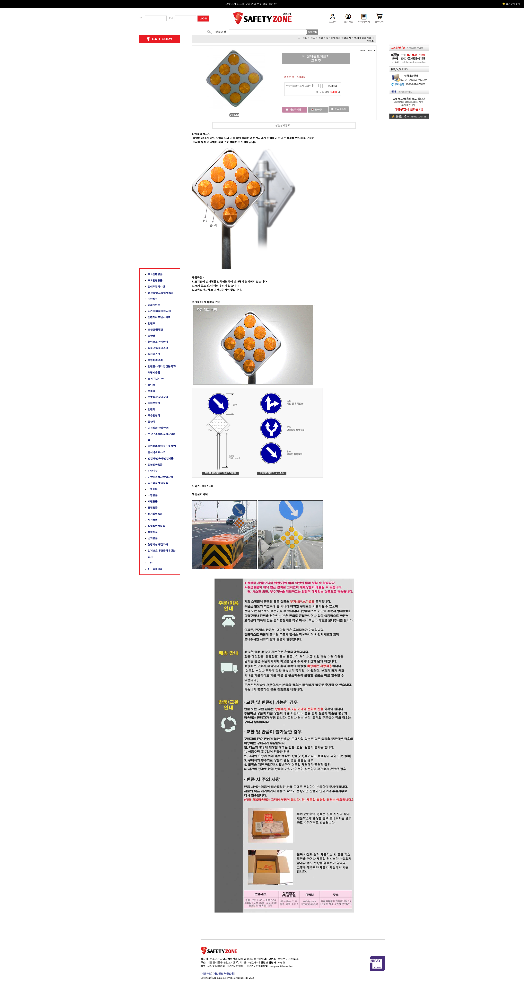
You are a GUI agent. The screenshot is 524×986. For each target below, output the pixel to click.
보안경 (151, 335)
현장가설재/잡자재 (158, 544)
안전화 (151, 409)
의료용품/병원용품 (158, 483)
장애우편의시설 (156, 286)
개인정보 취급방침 (223, 973)
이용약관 (206, 973)
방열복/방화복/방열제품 (161, 458)
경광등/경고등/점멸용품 (161, 292)
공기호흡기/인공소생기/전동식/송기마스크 (162, 449)
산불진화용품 (155, 464)
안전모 (151, 323)
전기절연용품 (155, 513)
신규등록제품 (155, 568)
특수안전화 (154, 415)
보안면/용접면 (155, 329)
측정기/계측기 (155, 360)
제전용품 (153, 519)
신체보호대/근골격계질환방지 (161, 553)
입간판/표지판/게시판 (159, 311)
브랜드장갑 (154, 403)
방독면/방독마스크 (158, 347)
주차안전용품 (155, 274)
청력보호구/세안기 (158, 341)
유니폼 (151, 384)
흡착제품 (153, 532)
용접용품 (153, 507)
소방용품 (153, 495)
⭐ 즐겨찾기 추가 (511, 3)
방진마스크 (154, 354)
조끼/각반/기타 (156, 378)
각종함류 (153, 298)
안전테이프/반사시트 (159, 317)
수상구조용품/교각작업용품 (161, 436)
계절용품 (153, 501)
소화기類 (153, 489)
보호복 (151, 390)
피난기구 (153, 470)
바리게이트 (154, 304)
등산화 (151, 421)
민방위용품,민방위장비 (160, 476)
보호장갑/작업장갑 (158, 397)
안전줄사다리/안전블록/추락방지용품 (162, 369)
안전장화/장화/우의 (158, 427)
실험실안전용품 (156, 526)
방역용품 (153, 538)
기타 (150, 562)
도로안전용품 (155, 280)
